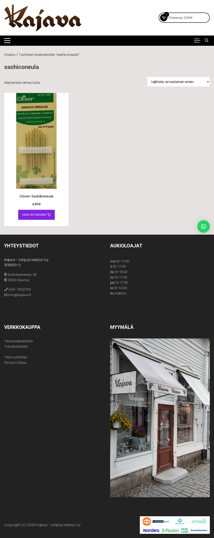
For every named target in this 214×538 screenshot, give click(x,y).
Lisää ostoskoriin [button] (34, 214)
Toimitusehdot (16, 346)
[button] (203, 226)
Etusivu (9, 54)
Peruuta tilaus (15, 362)
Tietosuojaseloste (18, 341)
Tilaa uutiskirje (15, 357)
